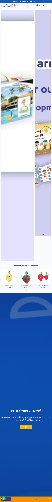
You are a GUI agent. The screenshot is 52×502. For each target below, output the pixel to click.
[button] (36, 122)
